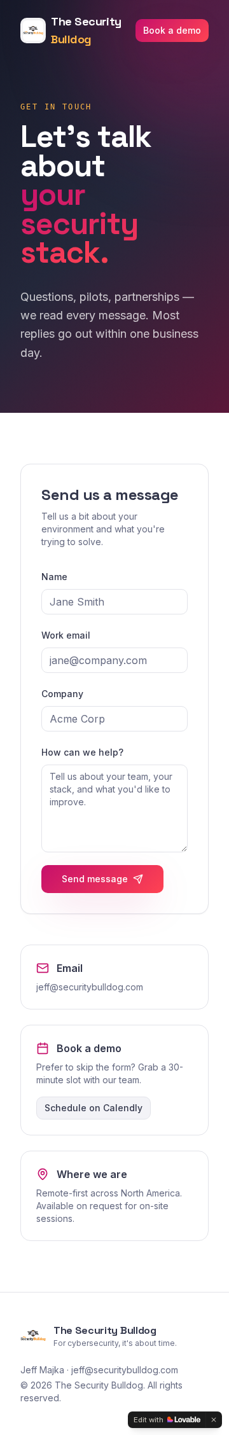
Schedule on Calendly (93, 1107)
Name (54, 576)
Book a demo (172, 30)
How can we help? (82, 752)
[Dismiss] (213, 1419)
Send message (95, 878)
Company (62, 693)
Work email (65, 635)
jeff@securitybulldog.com (89, 986)
